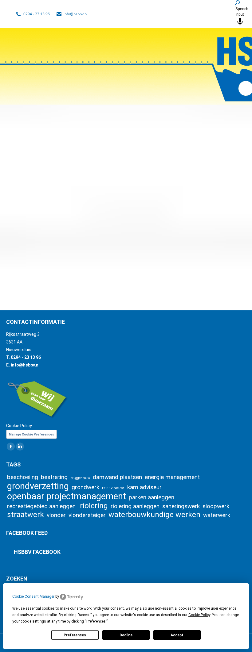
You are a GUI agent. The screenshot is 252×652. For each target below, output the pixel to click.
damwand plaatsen (117, 477)
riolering (94, 505)
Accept (177, 635)
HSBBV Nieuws (113, 488)
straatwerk (25, 514)
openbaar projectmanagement (66, 496)
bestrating (54, 477)
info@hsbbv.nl (76, 14)
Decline (126, 635)
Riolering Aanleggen (44, 238)
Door (35, 249)
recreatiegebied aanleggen (42, 506)
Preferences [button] (96, 621)
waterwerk (216, 515)
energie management (172, 477)
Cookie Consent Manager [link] (33, 596)
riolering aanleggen (135, 506)
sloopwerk (216, 506)
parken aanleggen (151, 497)
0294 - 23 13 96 (36, 14)
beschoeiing (22, 477)
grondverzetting (38, 486)
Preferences (75, 635)
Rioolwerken (151, 238)
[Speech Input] (235, 6)
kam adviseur (144, 487)
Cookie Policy (19, 425)
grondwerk (85, 487)
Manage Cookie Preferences (31, 434)
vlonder (56, 515)
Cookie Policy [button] (199, 615)
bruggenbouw (80, 478)
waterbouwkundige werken (154, 514)
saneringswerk (181, 506)
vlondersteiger (87, 515)
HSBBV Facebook (37, 552)
